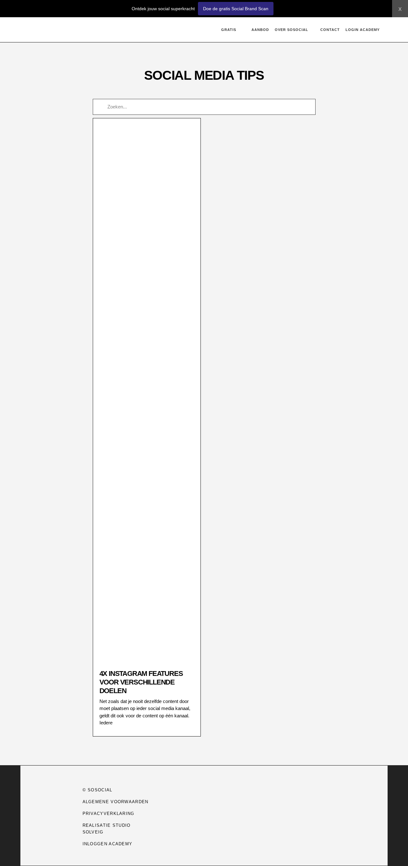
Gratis (228, 30)
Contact (330, 30)
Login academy (363, 30)
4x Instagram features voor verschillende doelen (141, 682)
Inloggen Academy (108, 843)
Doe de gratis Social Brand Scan (235, 8)
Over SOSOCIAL (291, 30)
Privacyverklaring (109, 813)
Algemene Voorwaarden (116, 801)
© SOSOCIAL (98, 790)
